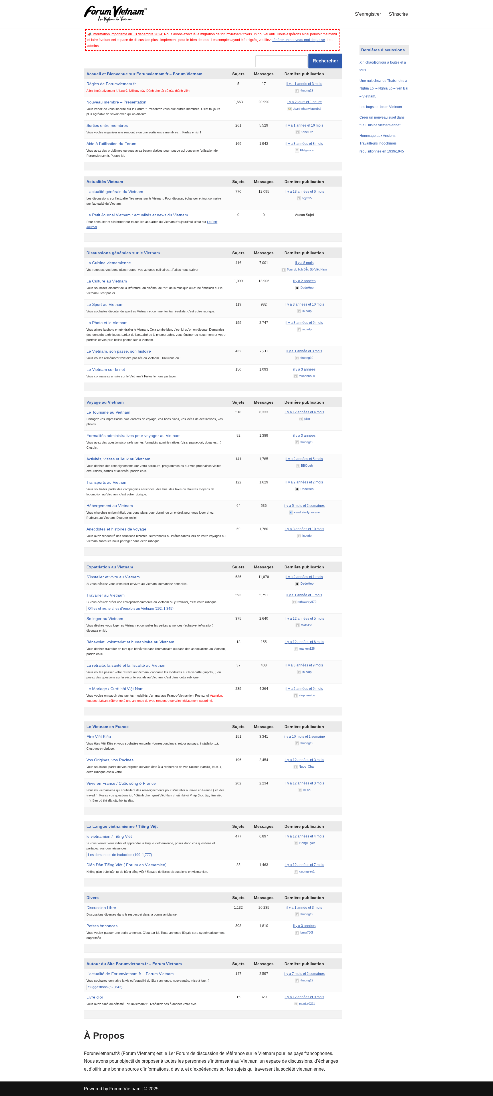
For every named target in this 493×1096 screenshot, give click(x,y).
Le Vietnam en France (107, 726)
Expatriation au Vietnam (109, 567)
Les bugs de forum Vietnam (380, 107)
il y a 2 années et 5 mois (304, 459)
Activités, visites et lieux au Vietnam (118, 459)
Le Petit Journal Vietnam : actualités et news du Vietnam (137, 215)
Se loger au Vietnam (104, 618)
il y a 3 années (304, 369)
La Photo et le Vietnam (107, 322)
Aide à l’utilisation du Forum (111, 143)
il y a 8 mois (304, 263)
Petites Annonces (102, 926)
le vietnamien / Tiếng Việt (109, 836)
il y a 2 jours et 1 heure (304, 102)
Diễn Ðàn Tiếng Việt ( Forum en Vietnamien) (126, 865)
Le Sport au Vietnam (105, 304)
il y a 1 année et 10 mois (304, 125)
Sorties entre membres (107, 125)
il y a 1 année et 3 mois (304, 84)
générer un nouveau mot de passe (298, 40)
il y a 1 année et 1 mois (304, 595)
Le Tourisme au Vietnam (108, 412)
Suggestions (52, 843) (105, 987)
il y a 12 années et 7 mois (304, 865)
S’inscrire (398, 14)
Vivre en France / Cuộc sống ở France (121, 783)
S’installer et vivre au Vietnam (113, 577)
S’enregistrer (368, 14)
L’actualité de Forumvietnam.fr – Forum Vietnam (130, 973)
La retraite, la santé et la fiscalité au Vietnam (126, 665)
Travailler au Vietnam (105, 595)
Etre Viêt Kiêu (98, 736)
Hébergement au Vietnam (109, 505)
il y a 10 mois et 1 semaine (304, 737)
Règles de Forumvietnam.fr (111, 84)
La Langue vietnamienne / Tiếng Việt (122, 826)
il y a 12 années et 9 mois (304, 997)
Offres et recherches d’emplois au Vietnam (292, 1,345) (130, 609)
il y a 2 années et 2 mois (304, 482)
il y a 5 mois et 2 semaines (304, 506)
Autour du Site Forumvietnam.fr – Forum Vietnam (134, 963)
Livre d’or (94, 997)
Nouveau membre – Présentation (116, 102)
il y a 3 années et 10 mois (304, 304)
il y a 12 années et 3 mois (304, 760)
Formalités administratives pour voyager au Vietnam (133, 435)
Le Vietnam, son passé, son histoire (118, 351)
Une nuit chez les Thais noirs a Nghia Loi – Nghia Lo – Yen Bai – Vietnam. (383, 88)
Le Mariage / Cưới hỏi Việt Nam (115, 688)
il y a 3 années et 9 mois (304, 323)
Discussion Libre (101, 907)
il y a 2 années (304, 281)
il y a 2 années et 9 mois (304, 689)
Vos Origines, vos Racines (110, 760)
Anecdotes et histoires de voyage (116, 529)
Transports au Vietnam (107, 482)
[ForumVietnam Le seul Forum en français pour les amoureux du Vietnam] (119, 14)
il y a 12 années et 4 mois (304, 412)
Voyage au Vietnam (105, 402)
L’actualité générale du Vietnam (114, 191)
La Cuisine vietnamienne (108, 263)
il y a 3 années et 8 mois (304, 144)
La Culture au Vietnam (106, 281)
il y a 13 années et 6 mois (304, 192)
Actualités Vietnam (104, 181)
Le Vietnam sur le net (105, 369)
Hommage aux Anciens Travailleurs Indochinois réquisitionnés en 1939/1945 (381, 143)
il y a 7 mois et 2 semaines (304, 974)
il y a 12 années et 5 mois (304, 619)
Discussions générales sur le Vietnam (123, 253)
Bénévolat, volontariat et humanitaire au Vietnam (130, 642)
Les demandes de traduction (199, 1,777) (120, 855)
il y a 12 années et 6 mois (304, 642)
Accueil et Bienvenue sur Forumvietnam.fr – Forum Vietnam (144, 74)
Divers (92, 897)
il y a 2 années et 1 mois (304, 577)
